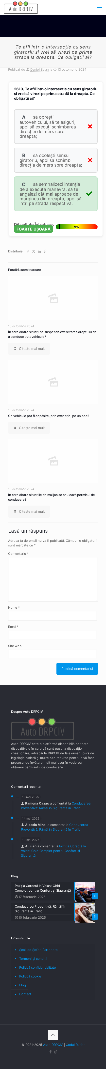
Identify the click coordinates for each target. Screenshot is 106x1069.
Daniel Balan (39, 69)
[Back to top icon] (53, 1035)
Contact (25, 994)
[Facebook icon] (50, 1051)
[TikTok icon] (55, 1051)
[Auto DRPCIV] (21, 7)
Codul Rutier (75, 1045)
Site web (14, 646)
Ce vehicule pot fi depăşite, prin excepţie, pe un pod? (48, 416)
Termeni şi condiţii (33, 959)
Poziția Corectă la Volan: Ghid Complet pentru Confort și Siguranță (53, 850)
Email (13, 627)
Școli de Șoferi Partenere (38, 950)
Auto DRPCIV (53, 1045)
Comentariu (18, 554)
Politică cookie (30, 976)
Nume (14, 607)
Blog (22, 985)
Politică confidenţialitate (37, 967)
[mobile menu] (99, 7)
